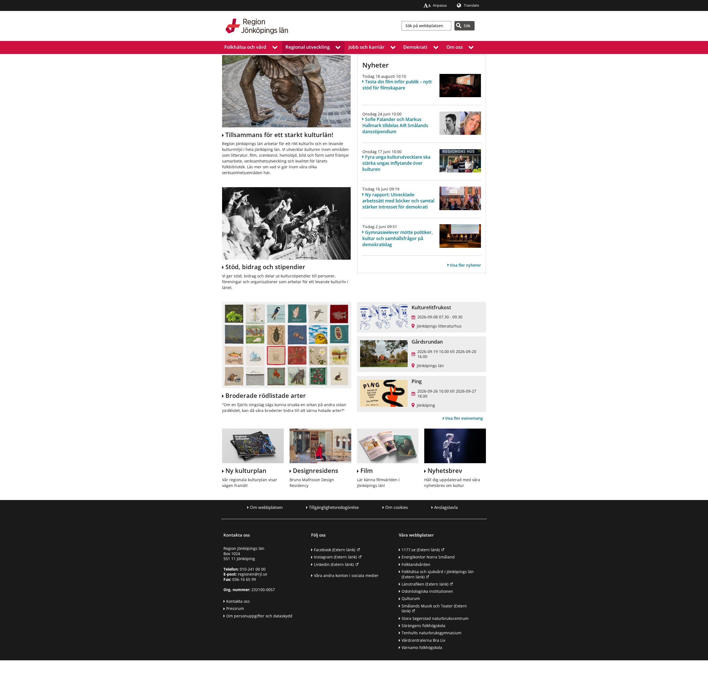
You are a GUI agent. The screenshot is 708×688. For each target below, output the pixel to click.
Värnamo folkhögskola (422, 647)
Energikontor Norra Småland (428, 557)
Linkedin (334, 564)
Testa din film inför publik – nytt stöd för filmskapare (397, 85)
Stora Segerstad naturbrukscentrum (435, 618)
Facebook (334, 549)
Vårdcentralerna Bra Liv (423, 640)
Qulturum (411, 598)
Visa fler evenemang (464, 418)
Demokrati (415, 47)
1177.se (421, 549)
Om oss (454, 47)
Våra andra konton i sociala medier (346, 575)
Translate (471, 5)
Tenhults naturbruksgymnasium (431, 632)
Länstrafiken (425, 584)
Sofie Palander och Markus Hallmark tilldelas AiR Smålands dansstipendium (395, 125)
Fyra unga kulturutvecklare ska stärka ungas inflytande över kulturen (396, 163)
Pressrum (235, 608)
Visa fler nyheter (465, 265)
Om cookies (396, 507)
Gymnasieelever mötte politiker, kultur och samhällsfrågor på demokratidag (397, 238)
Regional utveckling (307, 47)
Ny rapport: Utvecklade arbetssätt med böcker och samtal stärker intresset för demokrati (398, 201)
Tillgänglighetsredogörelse (334, 507)
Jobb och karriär (366, 47)
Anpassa (440, 5)
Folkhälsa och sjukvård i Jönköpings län (438, 574)
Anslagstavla (446, 507)
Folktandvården (416, 564)
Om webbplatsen (266, 507)
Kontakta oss (238, 601)
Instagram (335, 557)
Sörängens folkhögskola (423, 625)
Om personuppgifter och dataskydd (259, 616)
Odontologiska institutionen (427, 591)
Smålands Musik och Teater (434, 608)
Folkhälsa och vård (245, 47)
